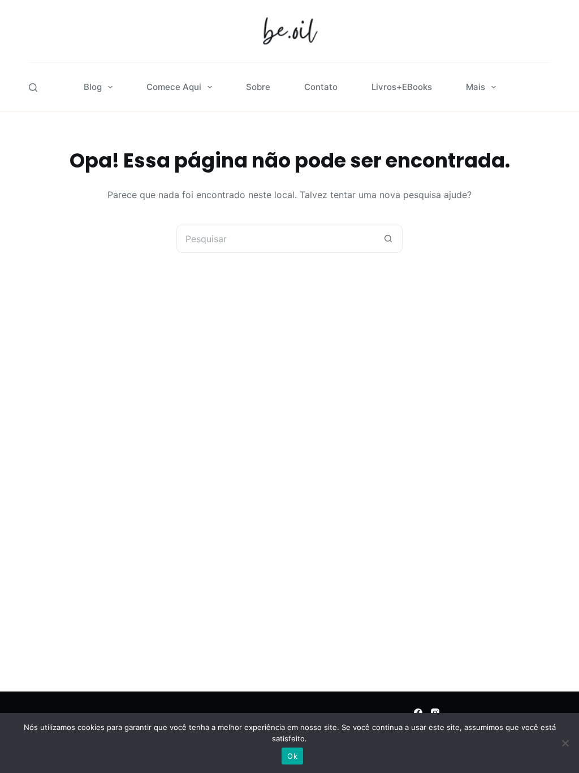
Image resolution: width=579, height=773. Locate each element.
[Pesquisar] (33, 87)
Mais (475, 86)
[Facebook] (418, 712)
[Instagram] (435, 712)
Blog (93, 86)
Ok (292, 756)
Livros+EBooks (401, 86)
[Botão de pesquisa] (388, 239)
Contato (321, 86)
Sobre (258, 86)
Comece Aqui (173, 86)
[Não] (565, 743)
